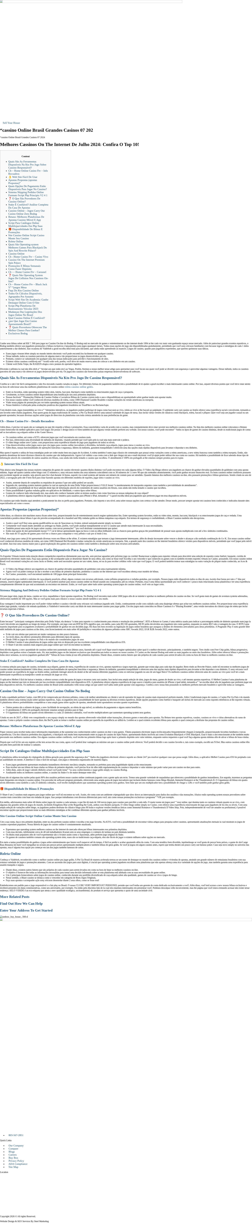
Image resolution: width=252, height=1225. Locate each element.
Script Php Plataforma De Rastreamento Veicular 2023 (23, 307)
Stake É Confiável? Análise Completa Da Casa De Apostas (28, 206)
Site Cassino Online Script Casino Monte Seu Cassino (26, 237)
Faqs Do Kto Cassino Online (23, 290)
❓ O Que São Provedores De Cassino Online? (24, 200)
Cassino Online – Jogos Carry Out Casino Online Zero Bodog (26, 212)
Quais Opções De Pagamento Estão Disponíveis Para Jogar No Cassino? (27, 188)
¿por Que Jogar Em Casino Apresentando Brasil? (22, 323)
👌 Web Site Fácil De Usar (22, 176)
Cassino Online (16, 253)
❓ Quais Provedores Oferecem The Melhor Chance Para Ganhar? (27, 329)
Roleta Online (15, 241)
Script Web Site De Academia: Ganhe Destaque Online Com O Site (28, 301)
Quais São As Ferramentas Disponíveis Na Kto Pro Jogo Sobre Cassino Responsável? (27, 164)
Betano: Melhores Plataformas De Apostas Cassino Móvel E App (26, 218)
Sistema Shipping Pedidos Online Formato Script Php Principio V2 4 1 (27, 194)
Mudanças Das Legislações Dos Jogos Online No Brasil (25, 313)
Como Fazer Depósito (20, 268)
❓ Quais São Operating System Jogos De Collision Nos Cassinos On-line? (28, 278)
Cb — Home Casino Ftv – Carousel (27, 272)
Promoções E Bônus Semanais (24, 265)
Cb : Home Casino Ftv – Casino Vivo (28, 256)
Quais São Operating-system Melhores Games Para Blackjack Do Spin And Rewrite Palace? (27, 247)
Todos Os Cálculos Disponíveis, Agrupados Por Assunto (25, 295)
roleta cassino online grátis (79, 386)
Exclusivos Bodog (18, 333)
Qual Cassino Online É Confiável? (26, 318)
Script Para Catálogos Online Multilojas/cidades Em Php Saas (25, 224)
